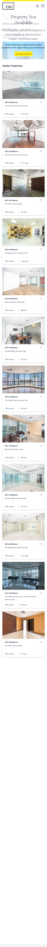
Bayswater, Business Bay (14, 449)
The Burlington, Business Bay (15, 351)
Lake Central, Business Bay (15, 302)
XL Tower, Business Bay (13, 204)
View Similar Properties (23, 54)
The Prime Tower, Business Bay (16, 106)
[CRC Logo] (8, 6)
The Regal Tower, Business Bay (16, 253)
